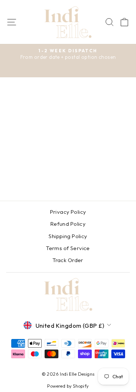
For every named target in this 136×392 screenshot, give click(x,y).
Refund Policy (68, 223)
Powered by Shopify (67, 386)
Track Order (68, 260)
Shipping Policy (68, 236)
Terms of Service (68, 248)
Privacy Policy (68, 211)
